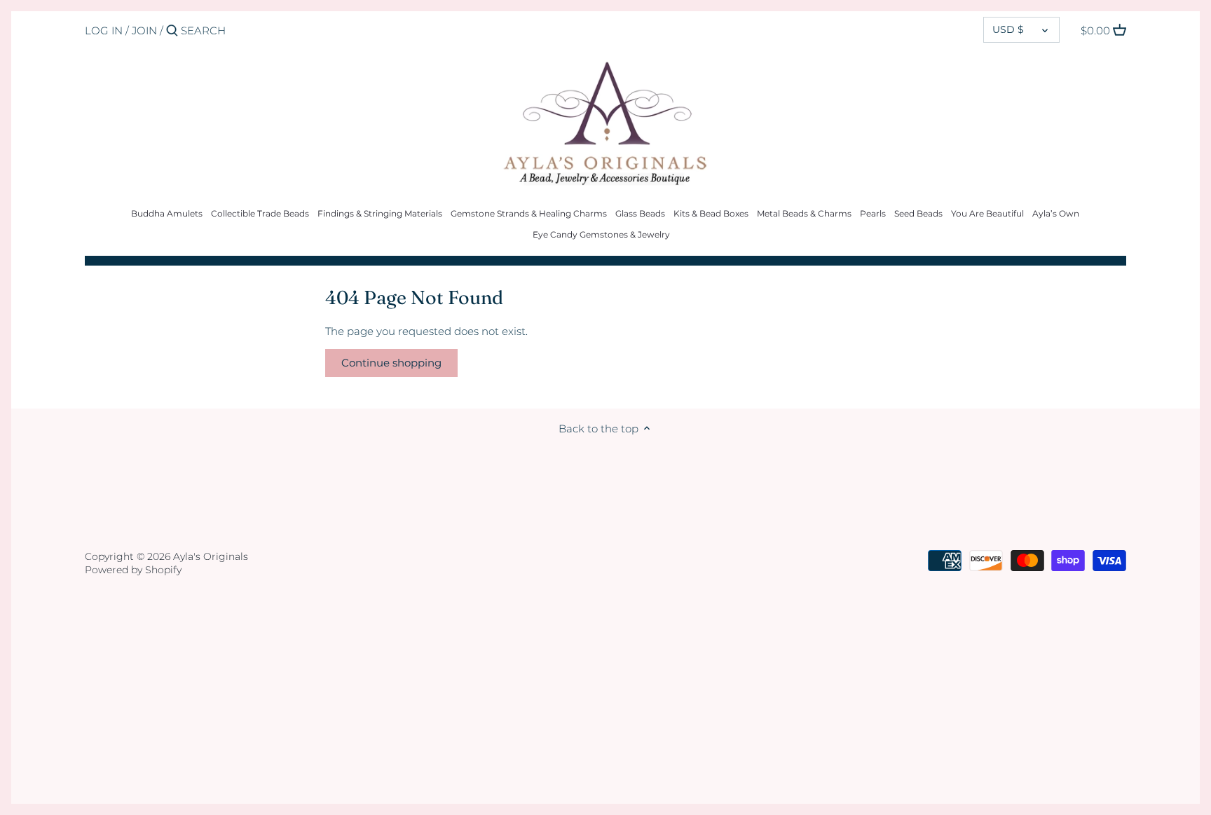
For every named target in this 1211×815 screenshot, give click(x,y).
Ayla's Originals (210, 556)
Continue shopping (391, 362)
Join (144, 30)
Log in (104, 30)
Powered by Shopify (133, 569)
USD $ (1008, 29)
